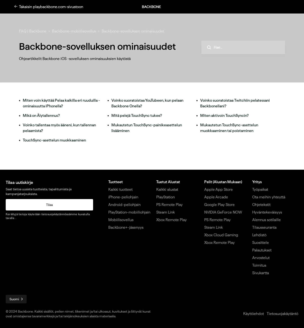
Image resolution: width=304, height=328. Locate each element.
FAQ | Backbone (32, 31)
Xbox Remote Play (171, 220)
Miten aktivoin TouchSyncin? (224, 116)
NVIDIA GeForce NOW (223, 212)
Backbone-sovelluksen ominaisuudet (133, 31)
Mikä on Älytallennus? (41, 116)
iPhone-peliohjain (123, 197)
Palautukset (261, 250)
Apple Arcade (216, 197)
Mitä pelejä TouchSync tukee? (136, 116)
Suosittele (260, 243)
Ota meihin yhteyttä (268, 197)
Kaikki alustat (167, 189)
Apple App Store (218, 189)
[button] (154, 6)
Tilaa (49, 205)
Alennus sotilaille (266, 220)
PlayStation (165, 197)
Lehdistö (259, 235)
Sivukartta (260, 273)
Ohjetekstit (261, 205)
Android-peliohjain (124, 205)
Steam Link (165, 212)
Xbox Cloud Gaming (221, 235)
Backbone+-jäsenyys (125, 227)
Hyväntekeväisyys (267, 212)
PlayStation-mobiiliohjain (129, 212)
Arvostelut (261, 258)
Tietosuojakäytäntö (282, 314)
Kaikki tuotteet (120, 189)
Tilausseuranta (264, 227)
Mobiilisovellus (120, 220)
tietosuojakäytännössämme (59, 214)
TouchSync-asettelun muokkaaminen (54, 140)
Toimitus (259, 265)
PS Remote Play (169, 205)
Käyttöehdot (253, 314)
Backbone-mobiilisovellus (74, 31)
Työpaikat (260, 189)
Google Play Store (219, 205)
